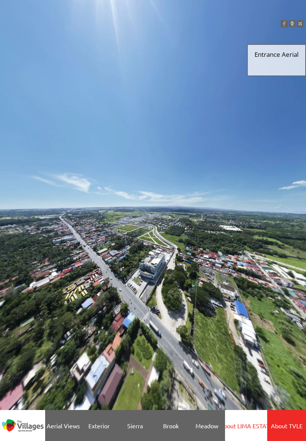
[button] (284, 24)
